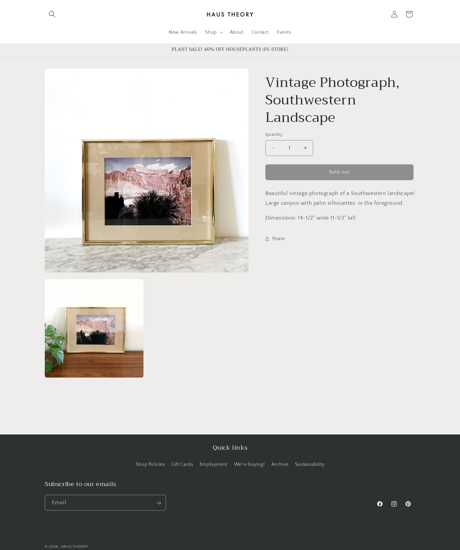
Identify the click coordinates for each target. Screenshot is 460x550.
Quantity (274, 134)
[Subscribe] (158, 503)
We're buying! (249, 464)
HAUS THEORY (74, 547)
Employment (213, 464)
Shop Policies (150, 464)
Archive (279, 464)
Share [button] (278, 238)
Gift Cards (182, 464)
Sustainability (309, 464)
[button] (52, 14)
